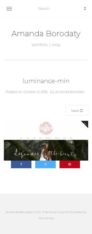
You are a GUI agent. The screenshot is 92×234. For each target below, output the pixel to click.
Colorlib (62, 212)
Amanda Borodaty (46, 33)
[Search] (85, 8)
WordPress (46, 218)
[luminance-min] (46, 140)
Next (75, 110)
